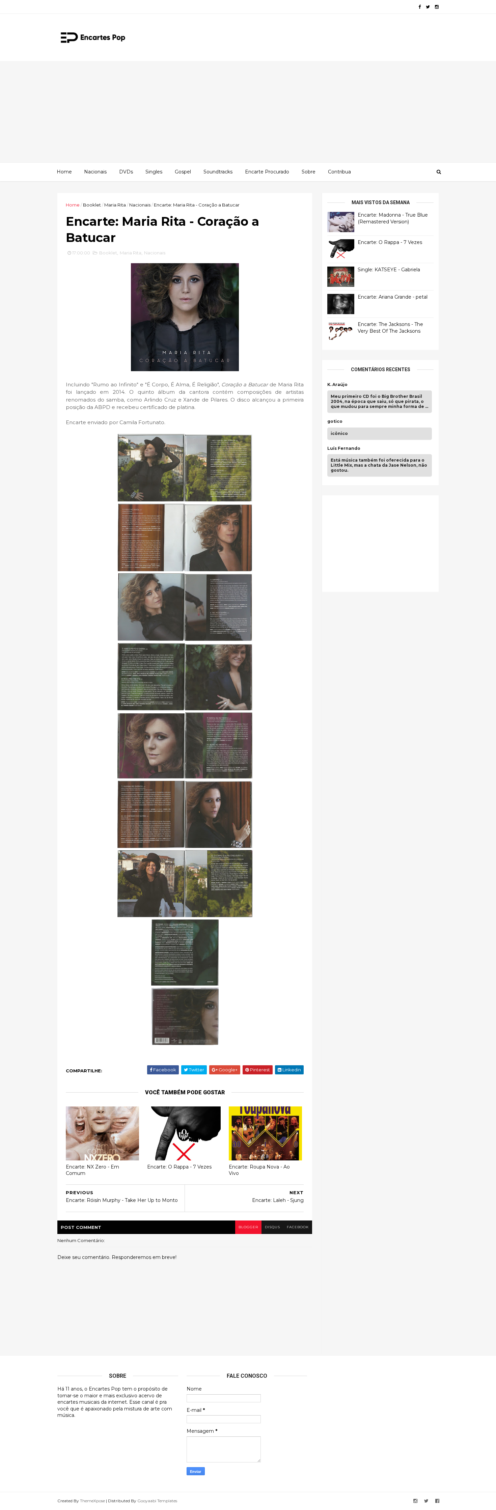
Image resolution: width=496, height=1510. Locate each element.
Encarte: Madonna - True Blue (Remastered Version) (393, 218)
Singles (153, 172)
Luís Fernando (343, 448)
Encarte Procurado (267, 172)
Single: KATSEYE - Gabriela (389, 270)
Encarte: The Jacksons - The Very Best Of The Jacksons (390, 327)
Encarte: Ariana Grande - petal (393, 297)
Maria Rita (115, 205)
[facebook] (419, 7)
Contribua (339, 172)
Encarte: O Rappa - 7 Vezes (179, 1167)
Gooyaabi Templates (157, 1500)
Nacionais (95, 172)
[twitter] (428, 7)
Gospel (183, 172)
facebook (298, 1227)
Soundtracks (217, 172)
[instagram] (437, 7)
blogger (248, 1227)
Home (64, 172)
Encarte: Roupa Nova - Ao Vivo (259, 1170)
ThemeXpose (92, 1500)
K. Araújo (337, 384)
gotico (334, 421)
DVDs (126, 172)
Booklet (92, 205)
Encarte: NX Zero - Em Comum (92, 1170)
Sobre (308, 172)
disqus (272, 1227)
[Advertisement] (248, 111)
